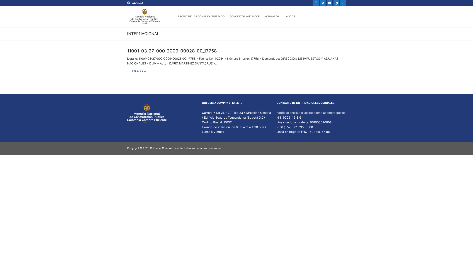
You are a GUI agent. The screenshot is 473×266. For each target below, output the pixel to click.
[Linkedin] (343, 3)
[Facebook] (316, 3)
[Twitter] (323, 3)
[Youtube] (329, 3)
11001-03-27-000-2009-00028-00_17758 (172, 51)
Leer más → (138, 71)
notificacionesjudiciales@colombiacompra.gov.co (311, 113)
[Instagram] (336, 3)
